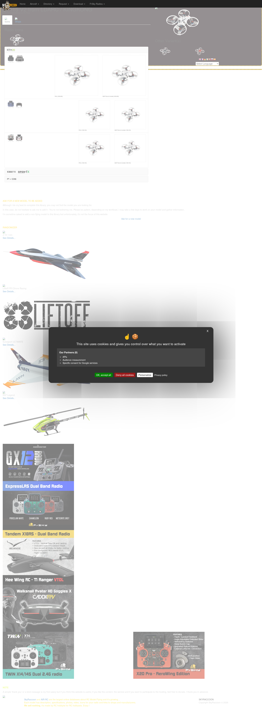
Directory (48, 3)
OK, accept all (103, 375)
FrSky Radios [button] (96, 3)
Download (79, 3)
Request (63, 3)
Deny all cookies (125, 375)
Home (22, 3)
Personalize (144, 375)
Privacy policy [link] (160, 375)
